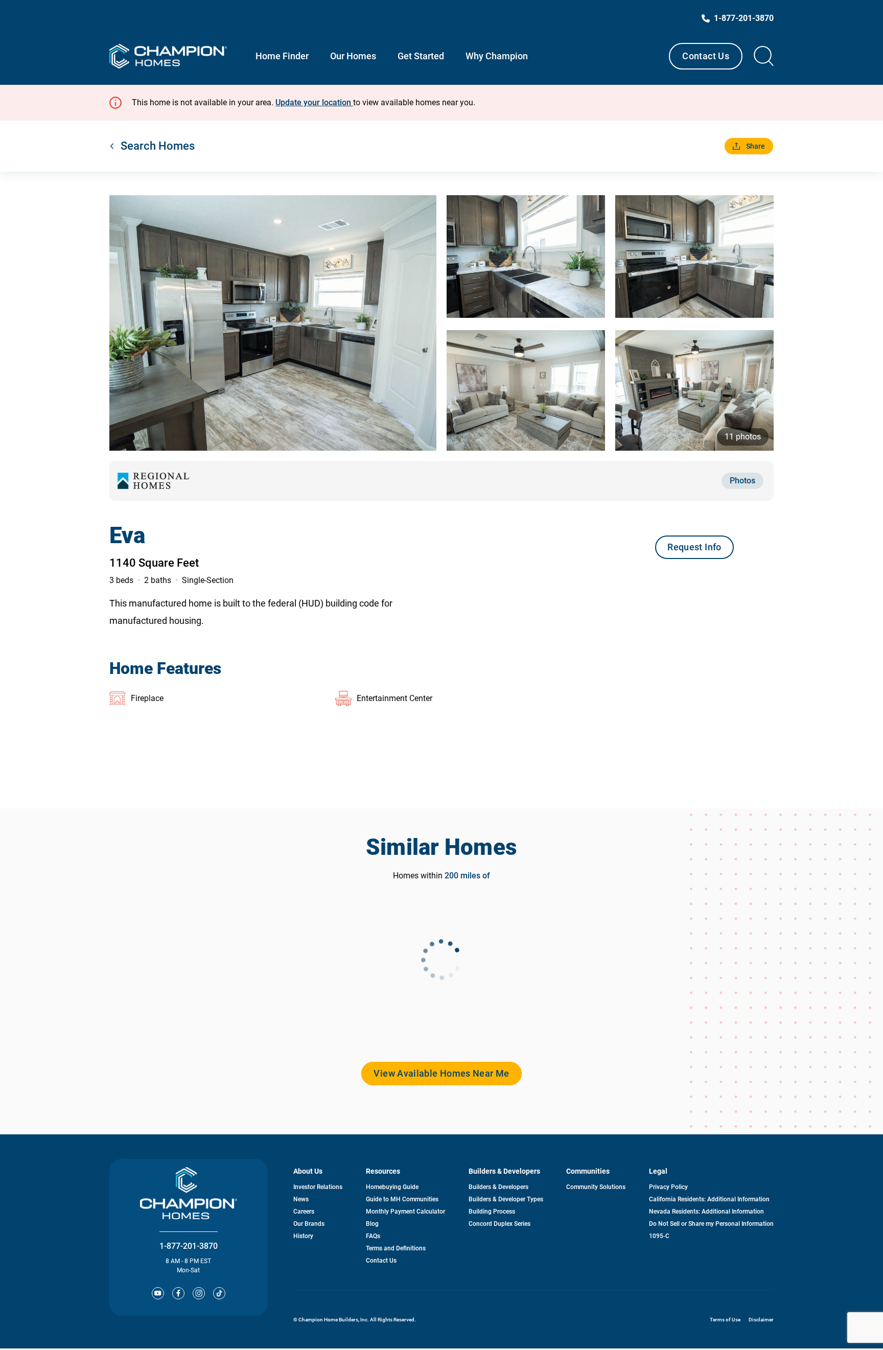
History (303, 1236)
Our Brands (308, 1223)
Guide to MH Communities (402, 1199)
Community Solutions (595, 1187)
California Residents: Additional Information (709, 1199)
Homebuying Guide (392, 1187)
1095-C (659, 1236)
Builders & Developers (498, 1187)
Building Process (492, 1211)
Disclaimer (761, 1319)
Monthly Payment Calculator (405, 1211)
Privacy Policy (668, 1187)
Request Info (694, 547)
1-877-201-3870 (188, 1246)
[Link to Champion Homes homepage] (168, 56)
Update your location (314, 102)
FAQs (373, 1236)
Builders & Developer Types (506, 1199)
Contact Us (705, 56)
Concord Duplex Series (499, 1223)
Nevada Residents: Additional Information (706, 1211)
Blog (372, 1223)
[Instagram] (199, 1293)
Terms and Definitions (396, 1248)
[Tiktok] (219, 1293)
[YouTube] (158, 1293)
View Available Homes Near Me (441, 1073)
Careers (303, 1211)
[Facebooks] (178, 1293)
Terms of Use (725, 1319)
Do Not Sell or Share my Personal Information (711, 1223)
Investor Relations (317, 1187)
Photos (742, 480)
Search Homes (158, 145)
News (301, 1199)
